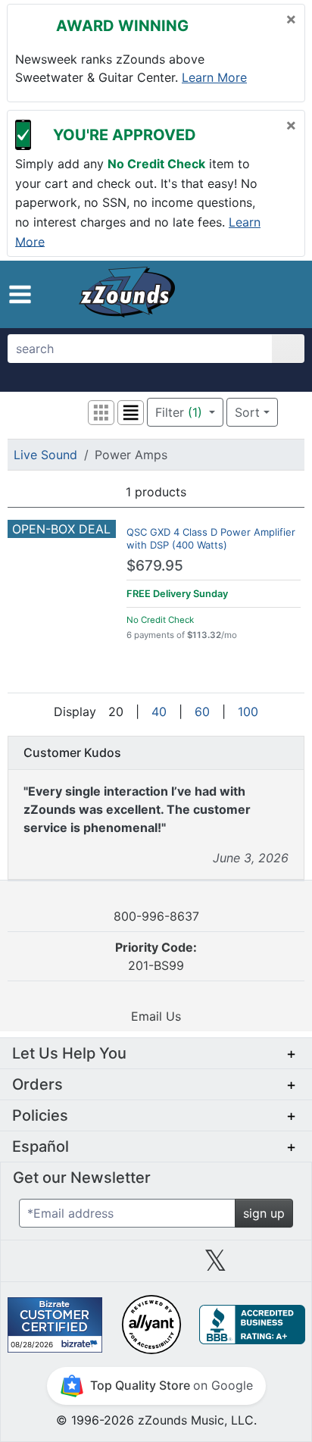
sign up (264, 1213)
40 (159, 711)
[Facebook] (96, 1266)
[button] (20, 294)
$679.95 (154, 566)
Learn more (214, 77)
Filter (178, 412)
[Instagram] (156, 1266)
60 (202, 711)
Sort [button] (247, 412)
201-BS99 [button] (156, 956)
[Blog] (36, 1266)
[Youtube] (275, 1266)
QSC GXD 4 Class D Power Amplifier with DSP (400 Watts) (210, 538)
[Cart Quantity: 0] (220, 294)
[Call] (281, 294)
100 (248, 711)
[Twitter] (215, 1266)
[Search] (288, 348)
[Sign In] (254, 294)
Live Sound (45, 454)
